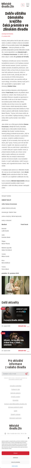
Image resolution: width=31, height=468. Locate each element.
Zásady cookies (15, 465)
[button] (28, 438)
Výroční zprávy (15, 397)
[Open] (27, 5)
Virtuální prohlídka (15, 386)
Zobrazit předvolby (15, 462)
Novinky (11, 34)
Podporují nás (15, 389)
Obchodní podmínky (15, 418)
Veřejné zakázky (15, 393)
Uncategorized (5, 34)
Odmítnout (15, 457)
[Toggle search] (22, 5)
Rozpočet (15, 400)
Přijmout (16, 453)
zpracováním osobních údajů (15, 379)
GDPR (15, 411)
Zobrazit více (22, 326)
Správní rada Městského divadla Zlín (15, 404)
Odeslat (26, 374)
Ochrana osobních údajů (15, 407)
